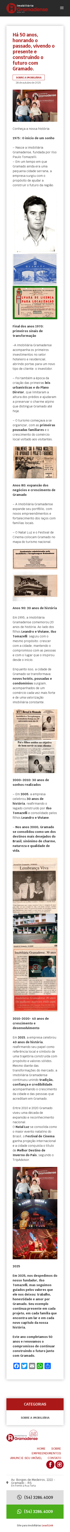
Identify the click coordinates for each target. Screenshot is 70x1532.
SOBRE (56, 1449)
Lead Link (47, 1525)
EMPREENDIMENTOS (46, 1453)
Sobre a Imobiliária (35, 1417)
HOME (41, 1449)
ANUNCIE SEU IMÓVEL (26, 1458)
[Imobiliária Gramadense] (27, 8)
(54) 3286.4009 (38, 1497)
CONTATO (54, 1458)
